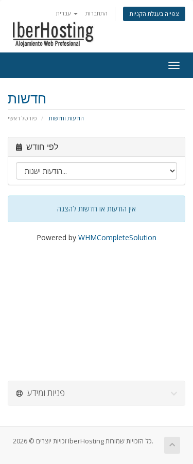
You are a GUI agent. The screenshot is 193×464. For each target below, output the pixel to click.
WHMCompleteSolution (117, 237)
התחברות (96, 13)
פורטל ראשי (22, 118)
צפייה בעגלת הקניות (154, 13)
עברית (64, 13)
